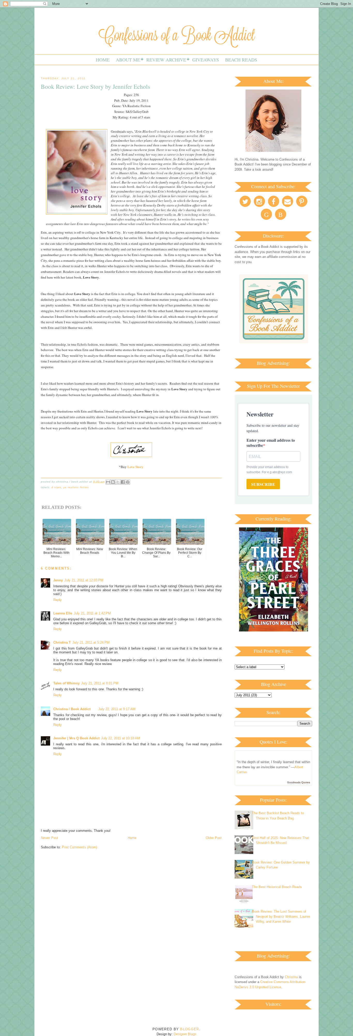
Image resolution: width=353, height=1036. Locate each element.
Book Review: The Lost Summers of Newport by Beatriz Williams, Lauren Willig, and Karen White (281, 916)
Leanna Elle (62, 613)
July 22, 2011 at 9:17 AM (116, 709)
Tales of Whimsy (66, 683)
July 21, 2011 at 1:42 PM (92, 613)
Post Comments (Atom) (79, 847)
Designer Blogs (185, 1034)
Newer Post (49, 838)
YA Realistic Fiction (76, 487)
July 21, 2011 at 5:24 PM (91, 642)
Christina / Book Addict (71, 709)
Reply (57, 600)
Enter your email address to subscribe (271, 443)
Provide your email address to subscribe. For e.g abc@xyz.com (269, 469)
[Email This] (108, 482)
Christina (291, 977)
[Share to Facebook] (122, 482)
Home (103, 60)
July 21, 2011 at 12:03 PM (83, 580)
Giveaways (205, 60)
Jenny (58, 580)
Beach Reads (241, 60)
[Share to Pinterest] (127, 482)
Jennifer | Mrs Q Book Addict (76, 738)
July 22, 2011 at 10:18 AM (120, 738)
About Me (128, 60)
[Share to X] (117, 482)
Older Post (214, 838)
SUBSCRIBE (263, 484)
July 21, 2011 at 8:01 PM (99, 683)
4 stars (56, 487)
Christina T (62, 642)
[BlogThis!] (113, 482)
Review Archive (166, 60)
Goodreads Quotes (298, 782)
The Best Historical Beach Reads (277, 887)
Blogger (189, 1029)
